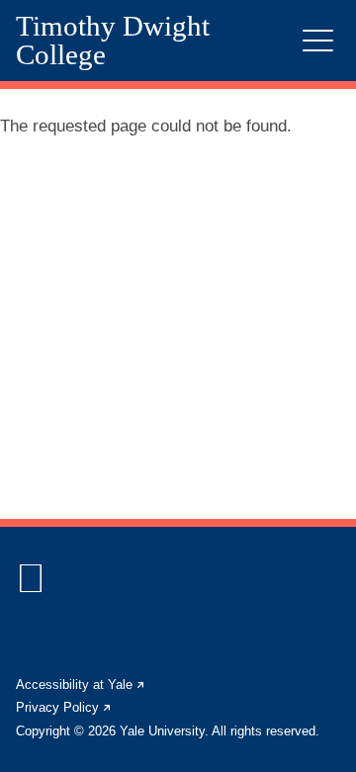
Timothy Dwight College (113, 40)
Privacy (64, 707)
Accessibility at (81, 684)
